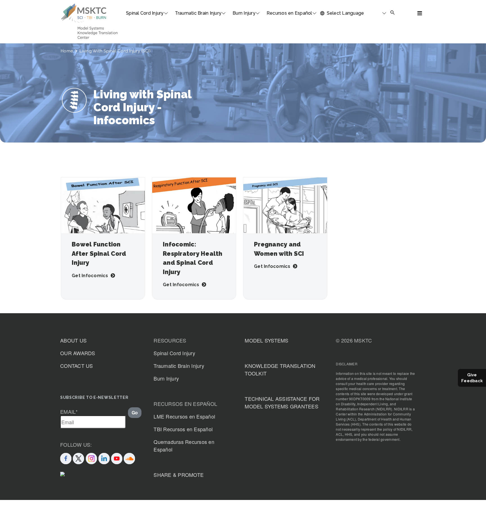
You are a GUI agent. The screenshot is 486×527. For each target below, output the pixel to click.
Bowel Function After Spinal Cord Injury (99, 253)
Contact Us (76, 365)
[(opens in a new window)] (116, 457)
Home (67, 51)
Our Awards (77, 353)
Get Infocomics (90, 275)
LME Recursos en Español (184, 416)
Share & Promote (179, 474)
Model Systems (266, 340)
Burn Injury (244, 13)
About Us (73, 340)
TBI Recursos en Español (183, 429)
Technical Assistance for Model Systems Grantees (282, 402)
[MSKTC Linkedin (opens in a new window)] (104, 457)
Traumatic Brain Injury (198, 13)
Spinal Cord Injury (145, 13)
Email (69, 411)
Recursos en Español (289, 13)
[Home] (84, 13)
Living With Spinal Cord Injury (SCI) (115, 51)
